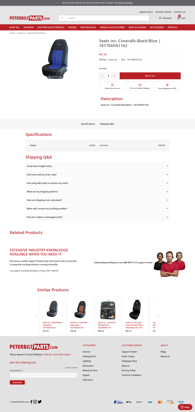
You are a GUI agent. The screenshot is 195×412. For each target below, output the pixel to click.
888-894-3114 (130, 262)
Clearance (88, 379)
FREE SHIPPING (125, 3)
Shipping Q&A (107, 123)
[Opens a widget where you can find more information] (185, 407)
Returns (126, 365)
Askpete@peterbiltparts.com (108, 262)
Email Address (16, 370)
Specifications (88, 123)
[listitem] (52, 316)
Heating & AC (89, 356)
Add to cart (150, 75)
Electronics (88, 365)
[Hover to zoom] (55, 59)
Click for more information (57, 354)
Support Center (145, 262)
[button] (36, 316)
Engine (86, 375)
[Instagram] (35, 402)
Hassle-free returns (112, 88)
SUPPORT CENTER (163, 12)
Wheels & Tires (90, 370)
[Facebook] (31, 402)
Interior (86, 351)
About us (165, 356)
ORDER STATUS (146, 12)
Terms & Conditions (132, 375)
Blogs (163, 351)
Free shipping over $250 (167, 88)
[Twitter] (40, 401)
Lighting (87, 361)
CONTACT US (179, 12)
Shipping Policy (129, 361)
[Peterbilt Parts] (30, 18)
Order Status (128, 356)
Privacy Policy (129, 370)
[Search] (62, 18)
